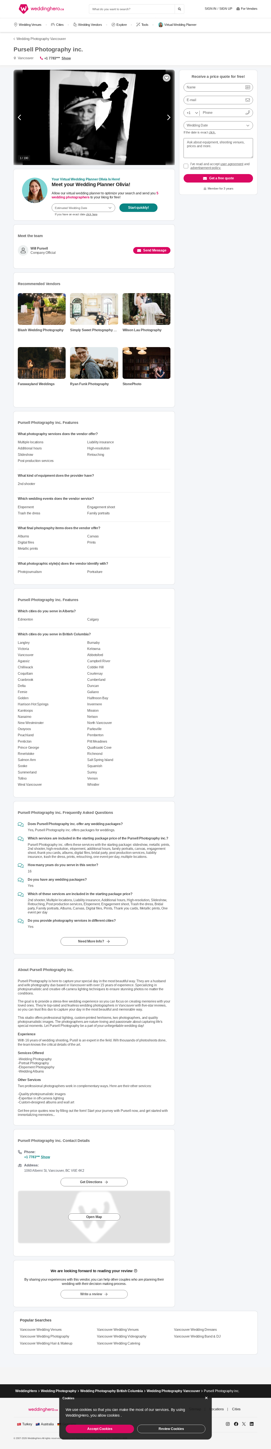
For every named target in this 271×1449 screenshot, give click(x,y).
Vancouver (25, 58)
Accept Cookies (99, 1429)
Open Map (94, 1217)
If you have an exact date (76, 214)
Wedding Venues (30, 24)
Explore (121, 24)
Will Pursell (39, 248)
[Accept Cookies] (206, 1398)
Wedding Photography (58, 1391)
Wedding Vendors (90, 24)
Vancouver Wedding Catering (118, 1343)
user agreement (231, 164)
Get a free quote (221, 178)
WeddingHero (26, 1391)
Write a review (91, 1294)
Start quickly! (138, 207)
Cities (60, 24)
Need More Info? (91, 941)
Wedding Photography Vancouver (41, 39)
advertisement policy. (205, 168)
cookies (113, 1415)
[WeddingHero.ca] (42, 9)
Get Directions (91, 1182)
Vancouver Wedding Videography (121, 1336)
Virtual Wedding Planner (180, 24)
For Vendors (249, 8)
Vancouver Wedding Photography (44, 1336)
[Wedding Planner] (34, 195)
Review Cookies (171, 1429)
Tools (144, 24)
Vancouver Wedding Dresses (195, 1329)
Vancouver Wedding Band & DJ (197, 1336)
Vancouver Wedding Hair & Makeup (46, 1343)
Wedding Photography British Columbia (111, 1391)
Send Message (154, 250)
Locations (217, 1409)
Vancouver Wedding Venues (41, 1329)
